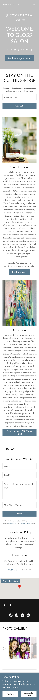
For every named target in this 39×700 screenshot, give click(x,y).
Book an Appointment (19, 58)
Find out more (19, 272)
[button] (34, 5)
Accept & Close (28, 694)
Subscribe (19, 106)
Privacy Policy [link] (12, 523)
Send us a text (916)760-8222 (19, 432)
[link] (11, 4)
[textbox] (19, 97)
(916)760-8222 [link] (15, 15)
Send (19, 513)
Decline (10, 694)
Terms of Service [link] (26, 523)
